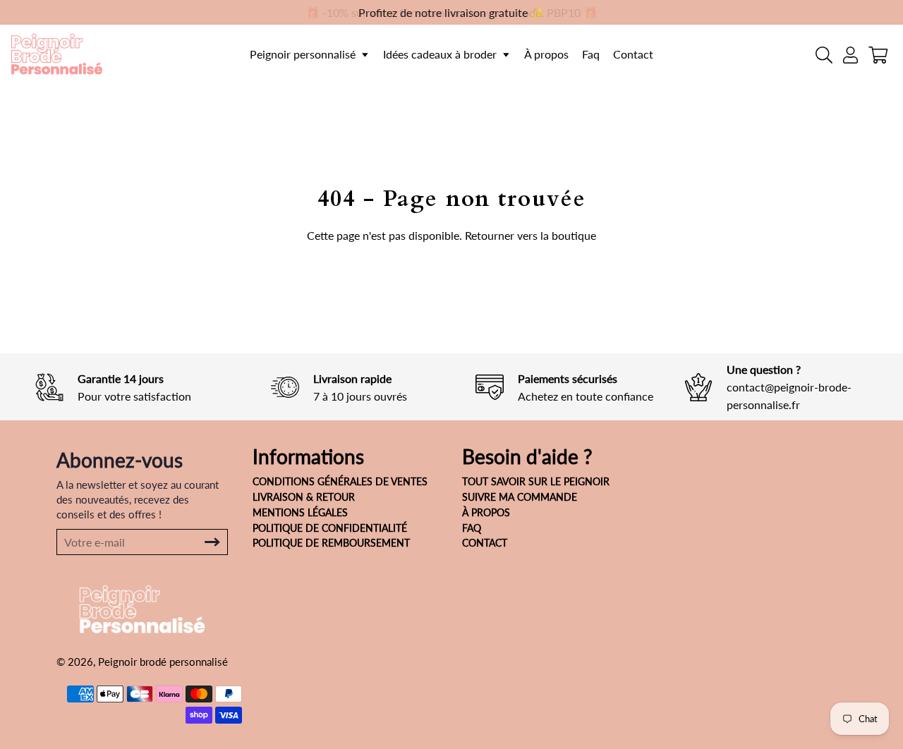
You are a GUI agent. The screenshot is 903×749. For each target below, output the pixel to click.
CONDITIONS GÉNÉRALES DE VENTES (340, 481)
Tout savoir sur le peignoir (536, 481)
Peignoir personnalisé (304, 54)
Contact (633, 54)
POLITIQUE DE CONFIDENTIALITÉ (330, 528)
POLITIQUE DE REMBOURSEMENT (331, 543)
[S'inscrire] (212, 542)
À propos (546, 54)
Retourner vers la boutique (530, 235)
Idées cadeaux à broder (441, 54)
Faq (591, 54)
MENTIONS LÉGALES (300, 512)
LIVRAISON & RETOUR (304, 497)
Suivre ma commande (519, 497)
